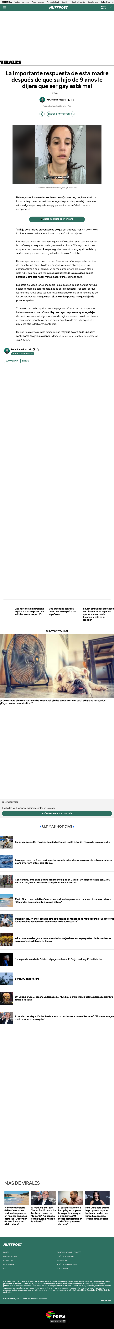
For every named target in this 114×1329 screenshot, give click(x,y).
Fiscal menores (38, 2)
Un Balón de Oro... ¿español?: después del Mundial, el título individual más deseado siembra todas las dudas (64, 998)
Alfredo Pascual (58, 99)
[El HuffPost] (58, 7)
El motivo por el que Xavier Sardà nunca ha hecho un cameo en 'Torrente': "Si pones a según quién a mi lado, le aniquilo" (64, 1018)
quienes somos (10, 1256)
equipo (6, 1252)
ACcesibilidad (63, 1269)
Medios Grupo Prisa (57, 1321)
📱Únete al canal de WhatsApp (57, 219)
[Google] (68, 100)
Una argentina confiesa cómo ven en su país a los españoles (62, 611)
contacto (8, 1260)
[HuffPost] (12, 1244)
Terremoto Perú (53, 2)
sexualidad (12, 361)
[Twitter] (73, 100)
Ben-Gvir (65, 2)
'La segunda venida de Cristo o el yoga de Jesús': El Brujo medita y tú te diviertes (58, 959)
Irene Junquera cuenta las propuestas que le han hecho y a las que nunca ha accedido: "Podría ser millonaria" (97, 1213)
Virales (10, 63)
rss (4, 1269)
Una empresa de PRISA (57, 1314)
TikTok (25, 361)
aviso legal (62, 1260)
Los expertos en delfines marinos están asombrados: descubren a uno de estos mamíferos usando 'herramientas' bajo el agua (63, 861)
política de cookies (65, 1256)
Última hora (103, 7)
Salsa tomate (93, 2)
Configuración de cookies (69, 1252)
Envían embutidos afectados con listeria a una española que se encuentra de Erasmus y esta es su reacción (98, 614)
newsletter (8, 1264)
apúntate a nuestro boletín (57, 813)
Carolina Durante (78, 2)
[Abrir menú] (4, 7)
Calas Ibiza (105, 2)
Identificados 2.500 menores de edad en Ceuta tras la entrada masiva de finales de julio (62, 842)
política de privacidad (67, 1264)
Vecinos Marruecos (21, 2)
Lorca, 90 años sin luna (27, 978)
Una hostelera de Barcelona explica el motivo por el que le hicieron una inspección (29, 611)
